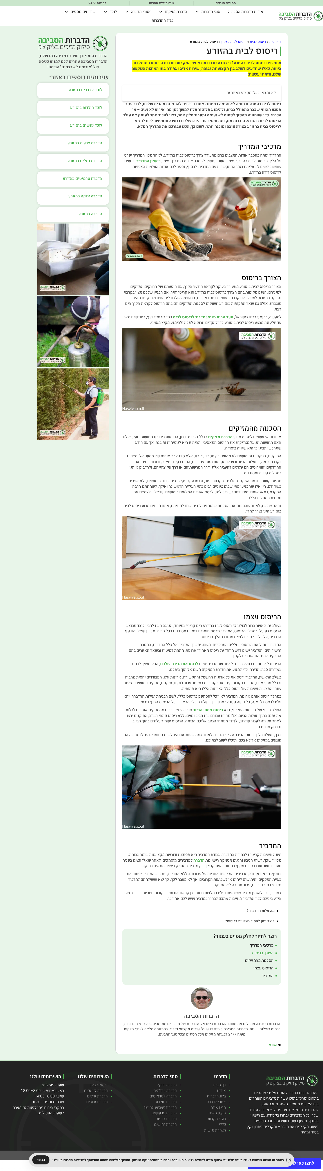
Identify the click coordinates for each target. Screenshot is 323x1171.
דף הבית (275, 41)
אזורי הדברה (141, 12)
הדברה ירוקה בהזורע (85, 196)
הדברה (199, 860)
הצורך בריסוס (263, 953)
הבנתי (41, 1160)
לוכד (113, 12)
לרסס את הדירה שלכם (179, 664)
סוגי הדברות (210, 12)
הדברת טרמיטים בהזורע (82, 179)
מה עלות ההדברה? (260, 910)
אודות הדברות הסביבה (245, 12)
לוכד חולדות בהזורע (86, 108)
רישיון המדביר (148, 161)
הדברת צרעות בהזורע (84, 143)
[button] (201, 911)
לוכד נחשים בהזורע (86, 125)
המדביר (268, 976)
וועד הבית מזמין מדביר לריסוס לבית (203, 317)
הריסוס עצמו (263, 968)
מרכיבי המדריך (262, 945)
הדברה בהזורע (90, 214)
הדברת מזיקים (176, 12)
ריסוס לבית (258, 41)
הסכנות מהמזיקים (259, 961)
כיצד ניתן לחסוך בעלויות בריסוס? (249, 921)
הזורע (273, 1044)
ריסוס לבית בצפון (233, 41)
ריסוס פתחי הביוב (208, 710)
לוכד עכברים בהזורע (85, 90)
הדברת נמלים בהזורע (84, 161)
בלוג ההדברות (162, 20)
